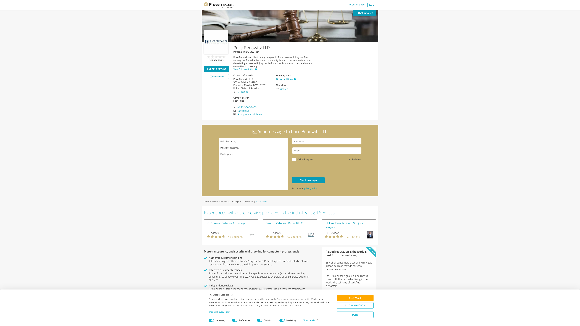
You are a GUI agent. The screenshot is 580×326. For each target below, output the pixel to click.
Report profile (261, 201)
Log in (371, 4)
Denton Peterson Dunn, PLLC (284, 223)
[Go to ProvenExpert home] (219, 5)
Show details (309, 320)
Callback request (305, 159)
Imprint (212, 311)
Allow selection (355, 305)
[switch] (234, 320)
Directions (242, 91)
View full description (243, 69)
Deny (355, 314)
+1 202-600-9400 (246, 107)
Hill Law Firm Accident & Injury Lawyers (344, 225)
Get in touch (366, 13)
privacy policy (310, 188)
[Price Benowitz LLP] (216, 42)
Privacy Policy (223, 311)
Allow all (355, 298)
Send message (308, 180)
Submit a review (216, 69)
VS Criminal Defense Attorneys (226, 223)
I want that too (356, 4)
